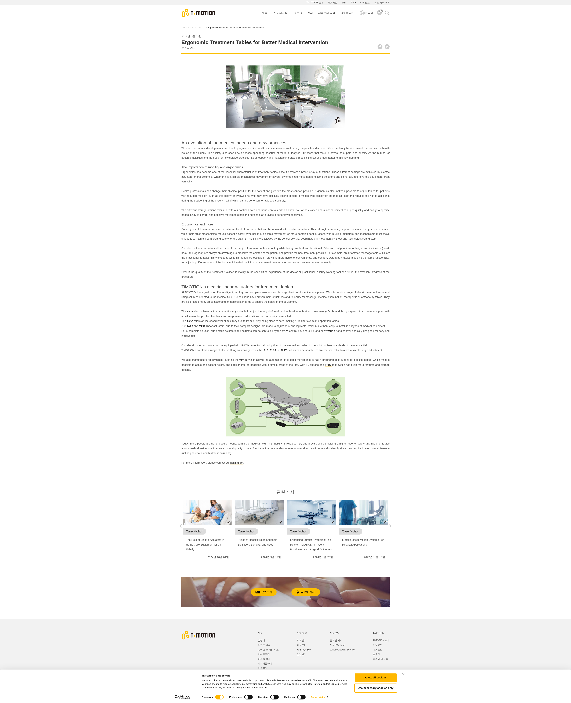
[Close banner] (403, 674)
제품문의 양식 (326, 12)
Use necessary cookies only (375, 687)
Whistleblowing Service (342, 649)
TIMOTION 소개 (314, 2)
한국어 (369, 12)
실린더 (261, 640)
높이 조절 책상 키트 (268, 649)
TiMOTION (186, 27)
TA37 (190, 311)
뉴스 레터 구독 (382, 2)
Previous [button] (180, 526)
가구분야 (301, 645)
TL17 (284, 350)
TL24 (273, 350)
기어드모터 (264, 654)
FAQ (353, 2)
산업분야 (301, 654)
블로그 (298, 12)
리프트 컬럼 (264, 645)
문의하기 (266, 592)
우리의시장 (280, 12)
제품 (264, 12)
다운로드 (365, 2)
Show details (318, 697)
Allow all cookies (375, 677)
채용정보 (332, 2)
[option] (207, 532)
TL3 (266, 350)
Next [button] (390, 526)
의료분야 (301, 640)
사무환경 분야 (304, 649)
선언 (344, 2)
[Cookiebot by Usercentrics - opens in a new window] (182, 697)
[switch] (248, 697)
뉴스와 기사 (199, 27)
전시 (310, 12)
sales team (236, 462)
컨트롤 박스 (264, 659)
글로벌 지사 (347, 12)
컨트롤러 (262, 668)
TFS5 (242, 360)
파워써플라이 (265, 663)
